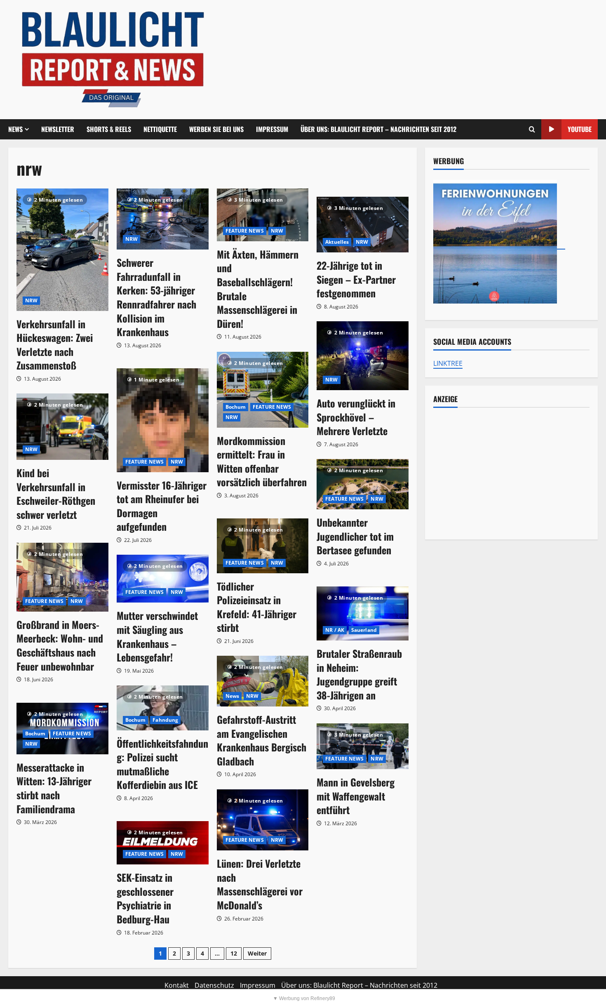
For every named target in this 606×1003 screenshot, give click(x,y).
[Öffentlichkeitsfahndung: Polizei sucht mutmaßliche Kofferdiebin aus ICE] (163, 707)
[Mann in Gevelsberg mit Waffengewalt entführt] (363, 746)
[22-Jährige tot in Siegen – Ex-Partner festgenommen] (363, 224)
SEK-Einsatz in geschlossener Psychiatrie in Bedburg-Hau (145, 898)
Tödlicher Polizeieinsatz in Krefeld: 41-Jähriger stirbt (256, 607)
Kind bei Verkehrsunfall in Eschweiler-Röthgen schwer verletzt (55, 493)
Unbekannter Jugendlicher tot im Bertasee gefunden (355, 536)
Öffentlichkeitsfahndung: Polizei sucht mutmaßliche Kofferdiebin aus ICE (162, 764)
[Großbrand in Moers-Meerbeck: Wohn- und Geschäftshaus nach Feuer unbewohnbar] (62, 577)
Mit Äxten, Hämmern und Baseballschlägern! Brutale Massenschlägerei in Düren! (257, 289)
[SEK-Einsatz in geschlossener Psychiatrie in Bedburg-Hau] (163, 842)
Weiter (257, 953)
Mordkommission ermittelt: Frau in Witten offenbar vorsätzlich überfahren (262, 461)
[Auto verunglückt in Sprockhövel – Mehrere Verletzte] (363, 355)
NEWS (15, 129)
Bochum (235, 406)
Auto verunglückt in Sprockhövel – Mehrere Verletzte (356, 417)
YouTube (580, 129)
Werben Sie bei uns (216, 129)
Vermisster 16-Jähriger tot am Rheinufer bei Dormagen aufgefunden (162, 506)
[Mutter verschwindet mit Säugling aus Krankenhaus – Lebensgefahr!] (163, 579)
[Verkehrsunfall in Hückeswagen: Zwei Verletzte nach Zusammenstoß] (62, 249)
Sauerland (364, 629)
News (232, 695)
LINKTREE (448, 363)
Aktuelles (337, 241)
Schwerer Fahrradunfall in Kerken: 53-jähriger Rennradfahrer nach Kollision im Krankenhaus (156, 297)
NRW (31, 300)
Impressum (272, 129)
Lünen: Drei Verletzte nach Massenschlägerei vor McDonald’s (260, 884)
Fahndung (165, 719)
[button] (532, 129)
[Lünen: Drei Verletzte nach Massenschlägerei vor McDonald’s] (263, 820)
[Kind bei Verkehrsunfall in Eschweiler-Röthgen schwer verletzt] (62, 426)
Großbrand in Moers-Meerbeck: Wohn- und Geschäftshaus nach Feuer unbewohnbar (59, 645)
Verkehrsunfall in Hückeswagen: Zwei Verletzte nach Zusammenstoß (54, 344)
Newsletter (57, 129)
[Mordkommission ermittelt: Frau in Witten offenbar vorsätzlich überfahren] (263, 390)
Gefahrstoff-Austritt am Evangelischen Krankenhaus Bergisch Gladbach (261, 740)
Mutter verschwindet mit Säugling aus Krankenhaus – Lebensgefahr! (157, 636)
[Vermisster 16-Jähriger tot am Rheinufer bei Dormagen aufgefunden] (163, 420)
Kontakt (176, 985)
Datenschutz (214, 985)
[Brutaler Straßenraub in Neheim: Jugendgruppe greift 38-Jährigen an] (363, 613)
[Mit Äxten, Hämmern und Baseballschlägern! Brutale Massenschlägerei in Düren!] (263, 214)
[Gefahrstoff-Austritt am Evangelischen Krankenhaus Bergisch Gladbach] (263, 681)
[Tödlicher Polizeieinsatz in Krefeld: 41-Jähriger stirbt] (263, 545)
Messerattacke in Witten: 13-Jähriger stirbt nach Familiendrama (54, 788)
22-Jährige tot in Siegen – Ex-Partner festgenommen (356, 279)
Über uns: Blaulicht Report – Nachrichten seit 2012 (378, 129)
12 (233, 953)
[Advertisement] (511, 473)
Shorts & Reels (109, 129)
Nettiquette (160, 129)
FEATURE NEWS (244, 230)
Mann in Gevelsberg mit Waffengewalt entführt (356, 796)
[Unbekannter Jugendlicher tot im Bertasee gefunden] (363, 484)
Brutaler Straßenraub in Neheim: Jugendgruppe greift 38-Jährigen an (359, 674)
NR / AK (334, 629)
